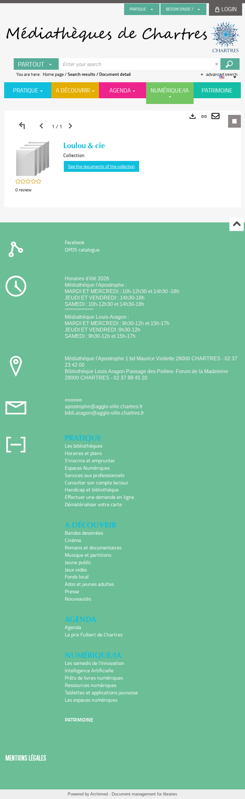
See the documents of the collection (101, 166)
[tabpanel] (122, 158)
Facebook (75, 242)
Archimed (99, 794)
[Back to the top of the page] (236, 224)
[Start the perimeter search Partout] (230, 64)
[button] (32, 158)
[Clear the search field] (217, 64)
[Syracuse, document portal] (122, 37)
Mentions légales (25, 758)
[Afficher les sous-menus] (152, 9)
